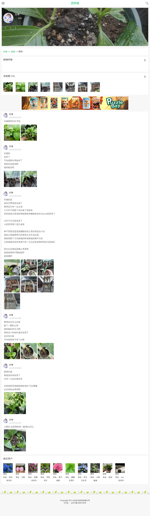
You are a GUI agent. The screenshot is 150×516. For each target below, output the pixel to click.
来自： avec (119, 477)
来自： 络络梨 (108, 477)
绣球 (5, 474)
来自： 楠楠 (70, 477)
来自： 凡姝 (20, 477)
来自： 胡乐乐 (8, 477)
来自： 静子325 (59, 477)
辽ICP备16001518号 (78, 503)
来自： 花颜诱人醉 (35, 477)
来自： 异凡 (82, 477)
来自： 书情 (45, 477)
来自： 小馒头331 (97, 477)
